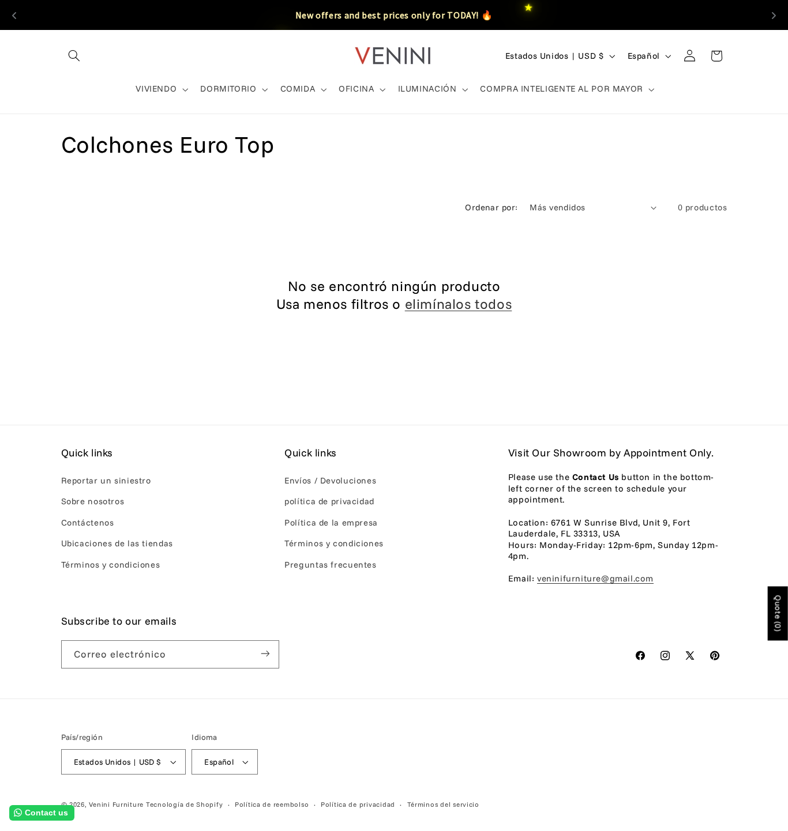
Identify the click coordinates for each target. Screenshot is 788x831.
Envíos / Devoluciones (330, 480)
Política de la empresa (331, 522)
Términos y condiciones (110, 564)
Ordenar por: (491, 207)
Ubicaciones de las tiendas (117, 543)
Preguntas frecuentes (330, 564)
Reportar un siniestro (106, 480)
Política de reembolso (272, 804)
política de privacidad (329, 501)
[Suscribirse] (265, 654)
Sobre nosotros (93, 501)
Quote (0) (778, 613)
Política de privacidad (358, 804)
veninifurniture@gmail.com (595, 578)
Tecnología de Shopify (184, 804)
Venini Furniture (117, 804)
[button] (74, 56)
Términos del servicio (443, 804)
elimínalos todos (458, 303)
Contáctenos (87, 522)
